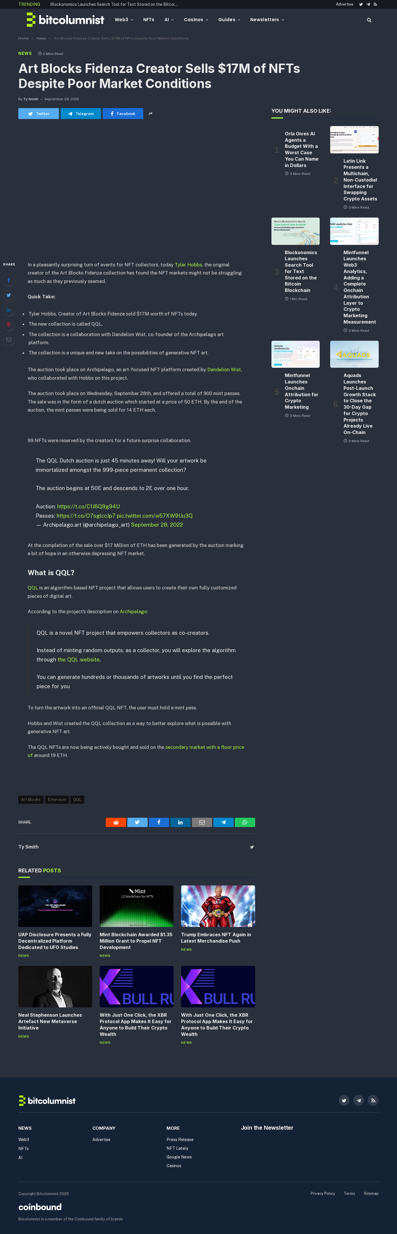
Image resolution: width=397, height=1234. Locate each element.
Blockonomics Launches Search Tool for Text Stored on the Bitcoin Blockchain (115, 4)
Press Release (180, 1139)
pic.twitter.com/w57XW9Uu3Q (155, 515)
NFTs (149, 20)
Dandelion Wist (223, 369)
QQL (33, 588)
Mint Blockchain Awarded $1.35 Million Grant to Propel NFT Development (136, 941)
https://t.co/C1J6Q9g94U (88, 506)
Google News (179, 1157)
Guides (226, 20)
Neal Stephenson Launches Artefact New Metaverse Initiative (50, 1021)
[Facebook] (9, 280)
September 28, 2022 (157, 524)
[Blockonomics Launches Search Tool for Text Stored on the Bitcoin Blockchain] (295, 231)
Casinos (193, 20)
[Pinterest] (9, 324)
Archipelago (133, 611)
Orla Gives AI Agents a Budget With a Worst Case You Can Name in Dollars (302, 149)
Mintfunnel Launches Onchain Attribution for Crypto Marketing (302, 391)
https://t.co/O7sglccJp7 (86, 515)
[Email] (9, 339)
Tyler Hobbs (188, 265)
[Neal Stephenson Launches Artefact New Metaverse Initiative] (55, 986)
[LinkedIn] (9, 309)
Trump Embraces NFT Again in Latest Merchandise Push (216, 938)
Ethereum (57, 799)
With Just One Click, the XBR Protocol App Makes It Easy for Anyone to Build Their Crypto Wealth (135, 1024)
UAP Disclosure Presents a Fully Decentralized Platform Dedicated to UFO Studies (55, 941)
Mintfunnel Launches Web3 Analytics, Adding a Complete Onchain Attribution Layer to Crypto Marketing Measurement (360, 287)
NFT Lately (177, 1148)
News (25, 53)
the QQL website (79, 659)
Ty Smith (30, 99)
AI (166, 20)
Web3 (121, 20)
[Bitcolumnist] (65, 20)
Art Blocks (31, 799)
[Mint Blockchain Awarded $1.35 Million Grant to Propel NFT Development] (137, 906)
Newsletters (264, 20)
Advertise (344, 4)
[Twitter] (9, 295)
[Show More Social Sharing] (150, 113)
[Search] (368, 19)
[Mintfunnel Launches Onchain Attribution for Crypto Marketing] (295, 354)
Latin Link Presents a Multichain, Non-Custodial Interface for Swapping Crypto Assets (360, 180)
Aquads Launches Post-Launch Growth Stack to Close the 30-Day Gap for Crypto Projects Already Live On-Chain (360, 403)
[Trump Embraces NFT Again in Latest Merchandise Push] (218, 906)
